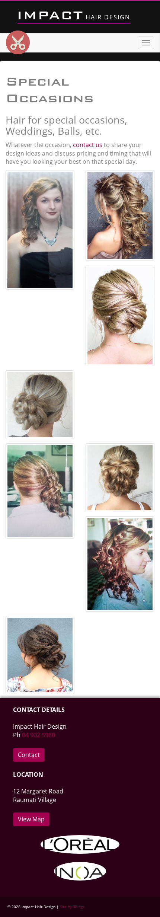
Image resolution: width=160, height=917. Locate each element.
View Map (31, 819)
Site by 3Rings (72, 906)
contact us (87, 145)
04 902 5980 (38, 735)
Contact (29, 755)
